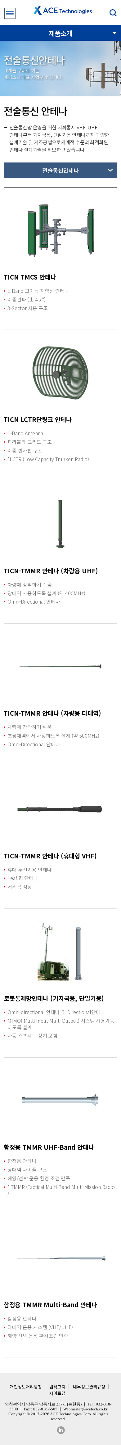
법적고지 (57, 1386)
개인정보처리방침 (26, 1386)
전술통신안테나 (60, 170)
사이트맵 (57, 1393)
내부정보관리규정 (89, 1386)
